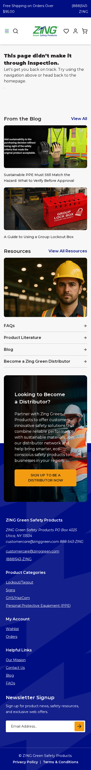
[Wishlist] (66, 31)
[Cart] (84, 31)
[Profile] (75, 31)
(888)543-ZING (19, 559)
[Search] (15, 31)
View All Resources (68, 251)
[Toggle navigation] (7, 31)
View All (79, 118)
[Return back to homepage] (46, 30)
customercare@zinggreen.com (32, 551)
